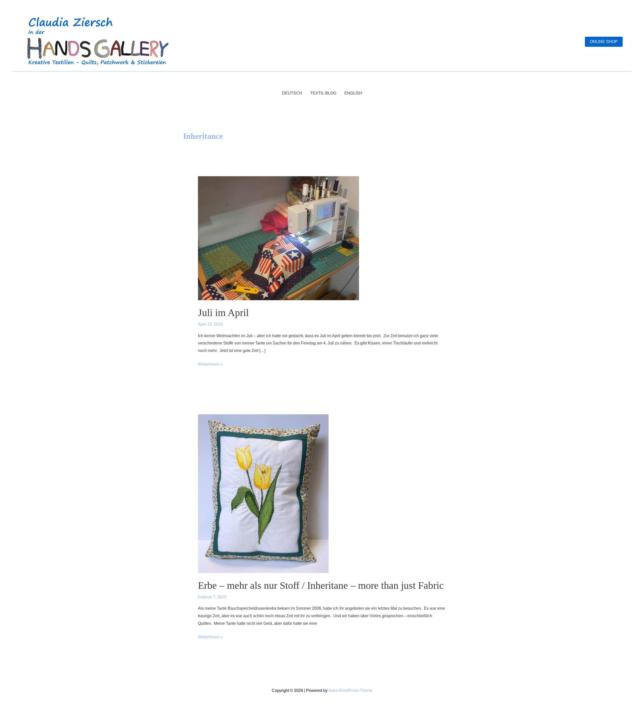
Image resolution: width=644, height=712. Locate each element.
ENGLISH (353, 93)
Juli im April (223, 312)
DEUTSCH (292, 93)
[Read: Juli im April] (278, 238)
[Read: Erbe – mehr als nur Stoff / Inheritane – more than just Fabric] (263, 493)
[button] (604, 42)
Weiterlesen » (210, 365)
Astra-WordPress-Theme (350, 690)
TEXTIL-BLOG (323, 93)
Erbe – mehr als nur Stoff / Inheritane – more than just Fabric (321, 585)
